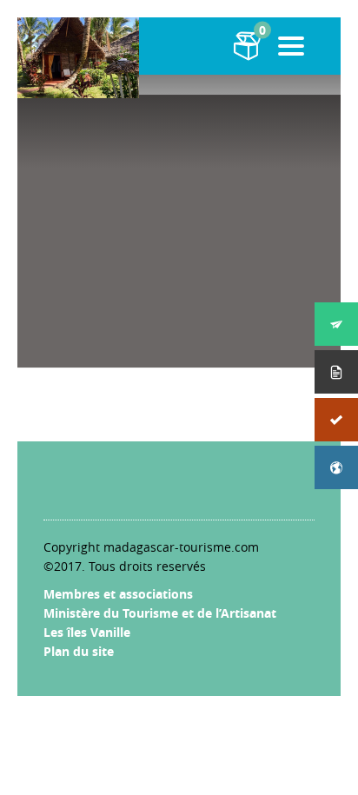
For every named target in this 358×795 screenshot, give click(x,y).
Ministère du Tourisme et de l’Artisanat (159, 613)
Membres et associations (118, 594)
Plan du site (78, 651)
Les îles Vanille (86, 632)
